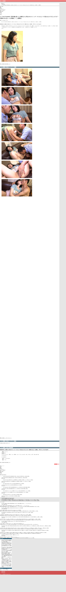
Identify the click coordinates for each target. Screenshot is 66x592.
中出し (1, 14)
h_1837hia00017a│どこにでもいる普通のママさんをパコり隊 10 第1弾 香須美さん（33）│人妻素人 (7, 550)
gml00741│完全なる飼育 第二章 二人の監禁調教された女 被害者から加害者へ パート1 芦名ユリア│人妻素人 (6, 543)
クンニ (12, 454)
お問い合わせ (3, 571)
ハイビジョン (6, 454)
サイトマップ (3, 572)
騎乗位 (15, 454)
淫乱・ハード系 (2, 10)
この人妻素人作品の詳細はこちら (5, 462)
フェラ (1, 13)
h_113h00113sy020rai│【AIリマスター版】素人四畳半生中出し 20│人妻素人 (7, 546)
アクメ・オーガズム (3, 9)
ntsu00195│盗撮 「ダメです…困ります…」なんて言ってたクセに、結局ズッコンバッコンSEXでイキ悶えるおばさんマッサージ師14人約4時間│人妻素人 (6, 565)
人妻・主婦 (1, 6)
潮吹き (10, 454)
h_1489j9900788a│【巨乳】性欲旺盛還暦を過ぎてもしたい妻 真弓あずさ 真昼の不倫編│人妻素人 (7, 548)
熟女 (0, 7)
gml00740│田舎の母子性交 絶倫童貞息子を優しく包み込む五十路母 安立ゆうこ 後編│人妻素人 (6, 541)
